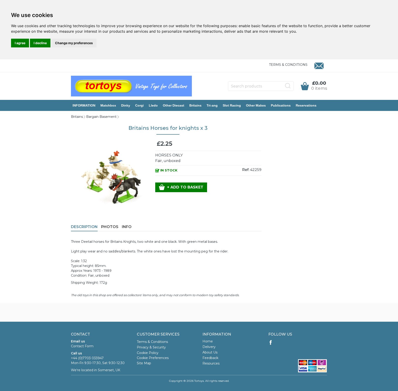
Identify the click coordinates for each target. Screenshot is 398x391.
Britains (195, 105)
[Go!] (288, 85)
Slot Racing (232, 105)
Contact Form (82, 346)
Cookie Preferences (153, 358)
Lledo (153, 105)
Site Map (144, 363)
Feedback (210, 358)
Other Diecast (173, 105)
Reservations (306, 105)
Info (127, 227)
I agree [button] (20, 43)
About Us (209, 352)
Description (84, 227)
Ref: (245, 170)
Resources (210, 363)
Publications (281, 105)
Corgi (139, 105)
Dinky (125, 105)
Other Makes (256, 105)
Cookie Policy (147, 353)
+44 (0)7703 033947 (87, 358)
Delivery (209, 347)
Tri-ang (212, 105)
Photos (109, 227)
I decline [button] (40, 43)
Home (207, 341)
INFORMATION (84, 105)
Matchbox (108, 105)
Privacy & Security (151, 347)
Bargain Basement (101, 117)
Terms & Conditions (288, 65)
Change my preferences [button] (74, 43)
